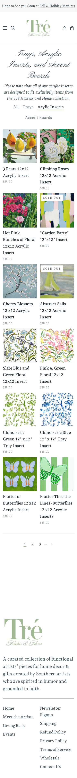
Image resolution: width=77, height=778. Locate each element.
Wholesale (50, 758)
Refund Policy (53, 732)
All (16, 106)
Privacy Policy (53, 740)
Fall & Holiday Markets (57, 6)
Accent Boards (38, 117)
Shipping (48, 723)
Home (8, 708)
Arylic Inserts (50, 106)
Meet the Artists (18, 716)
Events (9, 734)
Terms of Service (55, 749)
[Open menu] (3, 28)
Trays (28, 106)
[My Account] (63, 28)
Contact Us (50, 766)
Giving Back (14, 725)
